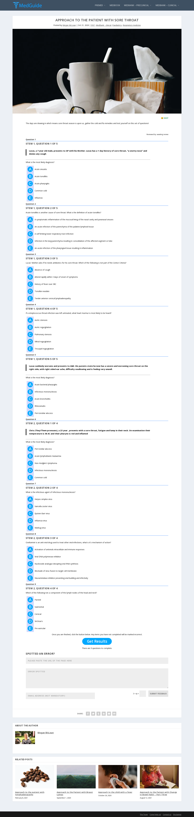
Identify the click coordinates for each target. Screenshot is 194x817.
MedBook (115, 5)
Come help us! (155, 814)
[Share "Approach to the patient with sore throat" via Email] (109, 713)
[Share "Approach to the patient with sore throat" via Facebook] (88, 713)
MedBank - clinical (103, 25)
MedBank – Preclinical (136, 5)
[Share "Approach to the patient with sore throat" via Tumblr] (98, 713)
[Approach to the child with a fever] (117, 776)
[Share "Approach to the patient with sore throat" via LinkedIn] (103, 713)
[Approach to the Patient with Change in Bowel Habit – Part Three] (159, 776)
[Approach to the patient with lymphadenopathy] (34, 776)
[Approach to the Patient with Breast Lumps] (76, 776)
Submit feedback (158, 693)
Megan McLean (69, 25)
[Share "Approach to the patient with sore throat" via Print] (114, 713)
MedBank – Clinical (166, 5)
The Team (144, 814)
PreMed (99, 5)
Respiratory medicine (132, 25)
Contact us (167, 814)
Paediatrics (117, 25)
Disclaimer (177, 814)
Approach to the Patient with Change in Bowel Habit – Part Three (158, 793)
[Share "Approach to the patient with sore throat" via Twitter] (93, 713)
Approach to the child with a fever (115, 792)
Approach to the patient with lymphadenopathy (29, 793)
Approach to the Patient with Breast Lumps (75, 793)
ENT (93, 25)
